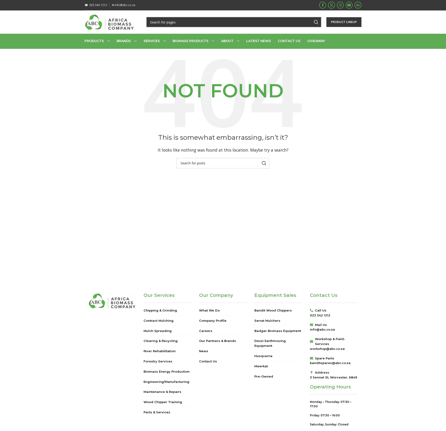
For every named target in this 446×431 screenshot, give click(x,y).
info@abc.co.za (123, 5)
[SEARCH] (316, 22)
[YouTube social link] (349, 5)
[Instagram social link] (340, 5)
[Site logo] (109, 21)
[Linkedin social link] (357, 5)
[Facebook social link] (322, 5)
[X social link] (331, 5)
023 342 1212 (96, 5)
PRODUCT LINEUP (344, 22)
